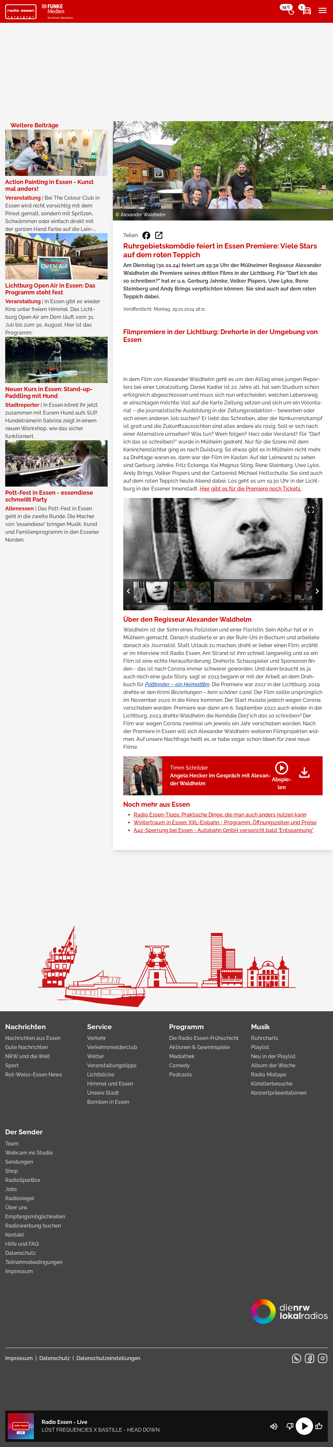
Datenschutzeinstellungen (108, 1358)
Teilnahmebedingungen (33, 1262)
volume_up (273, 1426)
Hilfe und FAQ (22, 1244)
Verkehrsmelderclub (112, 1047)
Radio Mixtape (268, 1074)
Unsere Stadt (103, 1093)
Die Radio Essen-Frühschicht (204, 1038)
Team (12, 1144)
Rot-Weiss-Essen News (33, 1074)
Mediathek (182, 1056)
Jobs (11, 1189)
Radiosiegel (19, 1198)
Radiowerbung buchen (33, 1226)
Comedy (179, 1065)
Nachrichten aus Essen (32, 1038)
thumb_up (319, 1426)
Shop (11, 1171)
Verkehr (96, 1038)
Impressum (19, 1271)
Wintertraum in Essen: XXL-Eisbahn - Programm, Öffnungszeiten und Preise (225, 822)
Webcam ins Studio (29, 1153)
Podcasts (180, 1074)
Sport (12, 1065)
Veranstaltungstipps (112, 1065)
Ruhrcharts (264, 1038)
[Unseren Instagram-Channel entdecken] (322, 1358)
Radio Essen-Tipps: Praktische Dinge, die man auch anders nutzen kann (220, 815)
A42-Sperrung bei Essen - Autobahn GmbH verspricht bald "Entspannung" (223, 830)
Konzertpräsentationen (278, 1093)
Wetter (95, 1056)
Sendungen (19, 1162)
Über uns (16, 1207)
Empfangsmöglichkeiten (35, 1216)
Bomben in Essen (108, 1102)
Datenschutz (20, 1253)
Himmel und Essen (110, 1084)
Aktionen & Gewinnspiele (199, 1047)
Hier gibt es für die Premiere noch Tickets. (250, 489)
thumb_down (290, 1426)
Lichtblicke (100, 1074)
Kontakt (14, 1235)
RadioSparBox (22, 1180)
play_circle (304, 1426)
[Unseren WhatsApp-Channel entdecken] (296, 1358)
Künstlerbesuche (271, 1084)
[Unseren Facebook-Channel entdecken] (309, 1358)
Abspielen (281, 774)
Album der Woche (273, 1065)
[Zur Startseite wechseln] (20, 12)
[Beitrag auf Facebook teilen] (146, 235)
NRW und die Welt (27, 1056)
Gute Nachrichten (26, 1047)
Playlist (260, 1047)
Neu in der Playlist (273, 1056)
